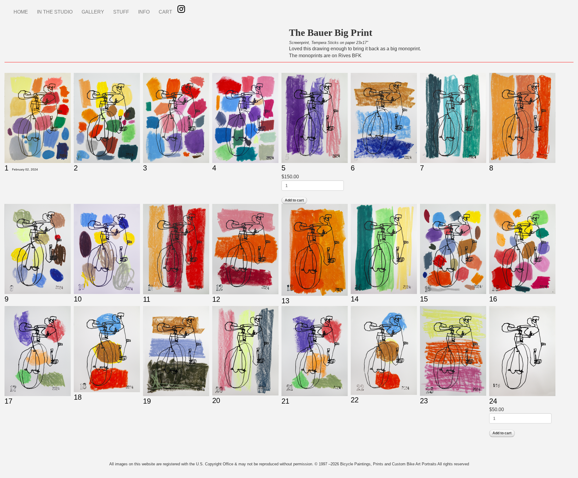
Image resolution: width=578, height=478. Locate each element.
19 (147, 401)
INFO (144, 11)
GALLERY (93, 11)
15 (424, 299)
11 (146, 299)
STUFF (121, 11)
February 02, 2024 (25, 169)
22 (355, 400)
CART (165, 11)
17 (8, 401)
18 (78, 397)
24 (493, 401)
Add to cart (294, 200)
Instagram (181, 9)
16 (493, 299)
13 (285, 301)
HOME (21, 11)
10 (78, 299)
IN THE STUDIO (55, 11)
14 (355, 299)
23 (424, 401)
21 (285, 401)
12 (216, 299)
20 (216, 400)
